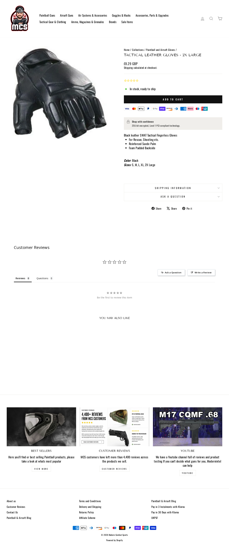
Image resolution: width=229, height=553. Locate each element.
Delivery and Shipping (90, 507)
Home (127, 50)
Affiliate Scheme (87, 518)
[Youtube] (187, 426)
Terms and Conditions (90, 501)
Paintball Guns (47, 15)
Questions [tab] (42, 278)
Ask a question (173, 196)
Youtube (187, 473)
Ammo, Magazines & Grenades (87, 22)
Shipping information (173, 188)
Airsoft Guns (66, 15)
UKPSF (154, 518)
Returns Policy (86, 512)
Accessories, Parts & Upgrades (152, 15)
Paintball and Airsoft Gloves (160, 50)
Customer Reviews (114, 468)
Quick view (32, 362)
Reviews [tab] (20, 278)
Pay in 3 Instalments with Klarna (168, 507)
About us (11, 501)
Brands (113, 22)
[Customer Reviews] (114, 426)
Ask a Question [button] (173, 272)
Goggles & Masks (121, 15)
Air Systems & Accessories (92, 15)
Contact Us (12, 512)
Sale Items (127, 22)
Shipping (128, 67)
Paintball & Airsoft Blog (19, 518)
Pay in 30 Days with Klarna (165, 512)
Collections (138, 50)
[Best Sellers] (41, 426)
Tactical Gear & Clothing (52, 22)
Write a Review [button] (203, 272)
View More (41, 468)
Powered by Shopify (114, 540)
